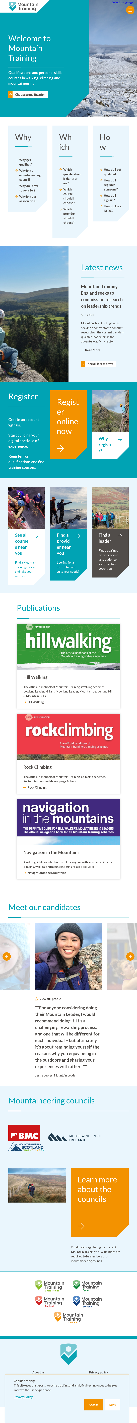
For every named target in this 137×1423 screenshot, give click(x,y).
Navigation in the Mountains (47, 873)
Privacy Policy (23, 1397)
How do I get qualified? (112, 172)
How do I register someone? (111, 184)
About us (38, 1372)
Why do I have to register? (29, 188)
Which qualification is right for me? (72, 176)
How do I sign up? (110, 198)
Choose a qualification (30, 94)
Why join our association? (27, 199)
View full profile (50, 999)
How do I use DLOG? (112, 208)
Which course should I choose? (69, 196)
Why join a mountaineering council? (30, 175)
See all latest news (100, 364)
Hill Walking (36, 702)
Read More (92, 350)
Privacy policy (98, 1372)
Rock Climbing (37, 787)
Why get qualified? (26, 162)
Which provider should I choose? (69, 215)
